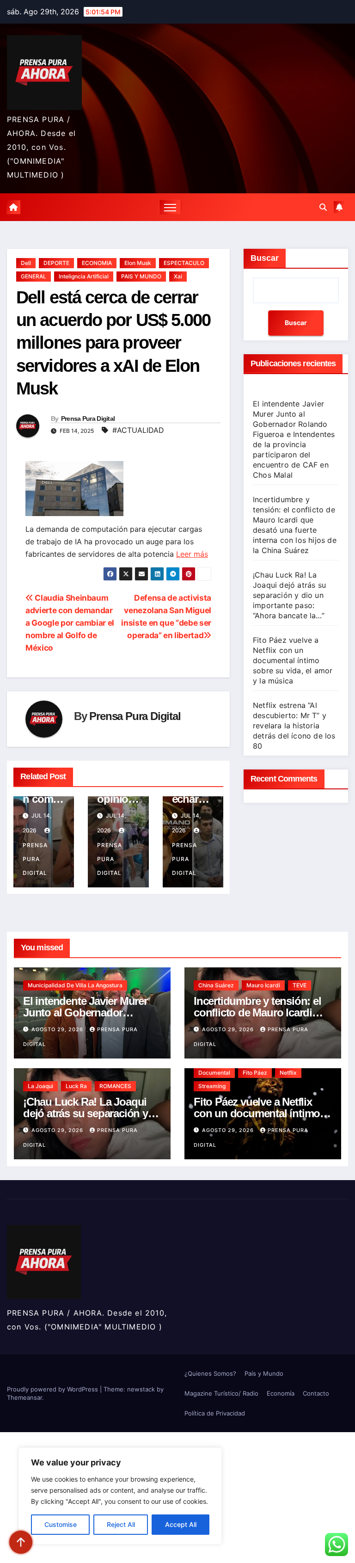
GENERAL (33, 276)
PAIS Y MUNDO (141, 276)
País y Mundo (264, 1373)
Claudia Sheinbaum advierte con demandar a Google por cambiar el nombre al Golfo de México (69, 622)
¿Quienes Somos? (210, 1373)
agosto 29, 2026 (58, 1029)
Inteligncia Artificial (84, 276)
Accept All (180, 1524)
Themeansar (24, 1397)
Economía (280, 1393)
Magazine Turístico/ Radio (221, 1393)
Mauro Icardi (263, 985)
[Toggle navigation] (170, 207)
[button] (323, 207)
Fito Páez (255, 1072)
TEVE (299, 985)
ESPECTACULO (184, 262)
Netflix (288, 1072)
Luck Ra (76, 1086)
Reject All (121, 1524)
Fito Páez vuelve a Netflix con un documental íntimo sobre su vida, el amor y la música (292, 660)
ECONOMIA (97, 262)
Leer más (192, 554)
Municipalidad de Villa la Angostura (75, 985)
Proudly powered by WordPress (53, 1389)
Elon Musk (137, 262)
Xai (178, 276)
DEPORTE (56, 262)
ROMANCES (115, 1086)
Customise (60, 1524)
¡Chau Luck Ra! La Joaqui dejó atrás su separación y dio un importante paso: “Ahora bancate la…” (289, 595)
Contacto (316, 1393)
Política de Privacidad (214, 1413)
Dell (26, 262)
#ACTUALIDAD (138, 430)
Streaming (212, 1086)
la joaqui (40, 1086)
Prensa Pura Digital (88, 418)
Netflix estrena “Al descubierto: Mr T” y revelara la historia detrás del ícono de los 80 (294, 726)
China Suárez (216, 985)
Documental (214, 1072)
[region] (120, 1496)
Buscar (265, 258)
